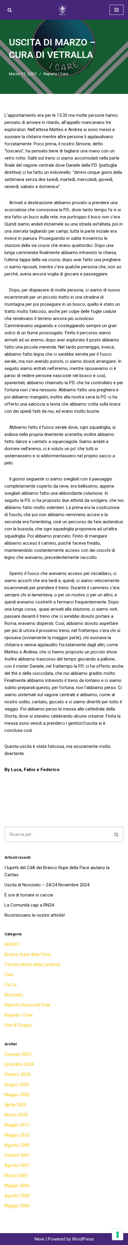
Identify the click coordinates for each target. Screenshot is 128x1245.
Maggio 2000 (16, 1205)
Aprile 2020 (15, 1104)
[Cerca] (9, 10)
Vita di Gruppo (18, 1025)
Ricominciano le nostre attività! (34, 915)
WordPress (83, 1239)
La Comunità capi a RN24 (29, 905)
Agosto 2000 (17, 1195)
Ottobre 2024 (17, 1074)
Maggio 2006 (16, 1185)
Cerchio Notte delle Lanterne (32, 964)
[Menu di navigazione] (117, 10)
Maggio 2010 (16, 1135)
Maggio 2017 (16, 1125)
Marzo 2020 (16, 1115)
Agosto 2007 (17, 1165)
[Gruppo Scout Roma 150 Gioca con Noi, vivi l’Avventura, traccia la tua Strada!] (64, 9)
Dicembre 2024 (19, 1064)
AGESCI (12, 944)
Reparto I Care (55, 73)
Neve (39, 1239)
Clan (8, 974)
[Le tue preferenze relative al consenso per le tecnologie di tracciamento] (117, 1234)
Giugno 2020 (16, 1084)
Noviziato (13, 994)
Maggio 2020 (16, 1094)
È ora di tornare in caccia (28, 895)
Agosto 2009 (17, 1145)
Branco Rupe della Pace (27, 954)
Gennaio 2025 (17, 1054)
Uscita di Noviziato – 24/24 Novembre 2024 (46, 885)
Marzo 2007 (16, 1175)
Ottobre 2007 (17, 1155)
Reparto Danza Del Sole (27, 1005)
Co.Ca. (10, 984)
